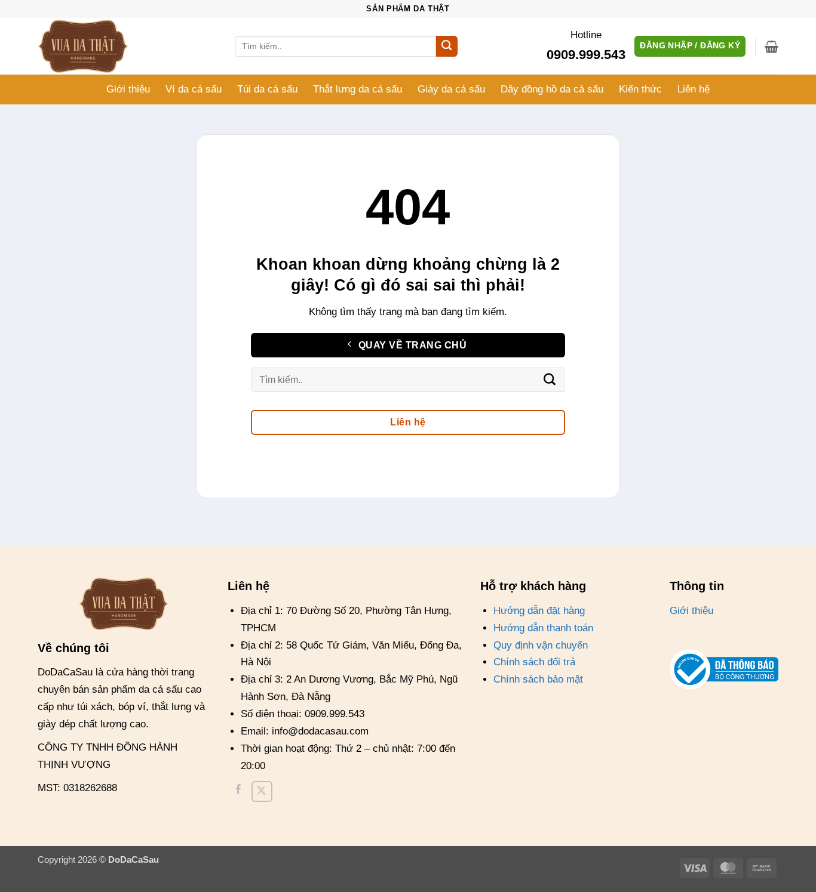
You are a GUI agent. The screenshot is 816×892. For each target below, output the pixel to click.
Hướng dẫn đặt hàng (539, 610)
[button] (771, 46)
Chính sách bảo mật (538, 679)
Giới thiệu (128, 89)
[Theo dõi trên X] (261, 791)
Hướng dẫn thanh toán (543, 628)
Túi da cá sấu (267, 89)
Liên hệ (693, 89)
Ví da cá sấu (193, 89)
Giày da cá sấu (451, 89)
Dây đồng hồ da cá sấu (552, 89)
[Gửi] (447, 46)
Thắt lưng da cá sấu (357, 89)
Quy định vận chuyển (540, 645)
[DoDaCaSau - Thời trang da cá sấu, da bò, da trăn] (97, 46)
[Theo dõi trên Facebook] (238, 791)
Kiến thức (640, 89)
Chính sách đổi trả (534, 662)
